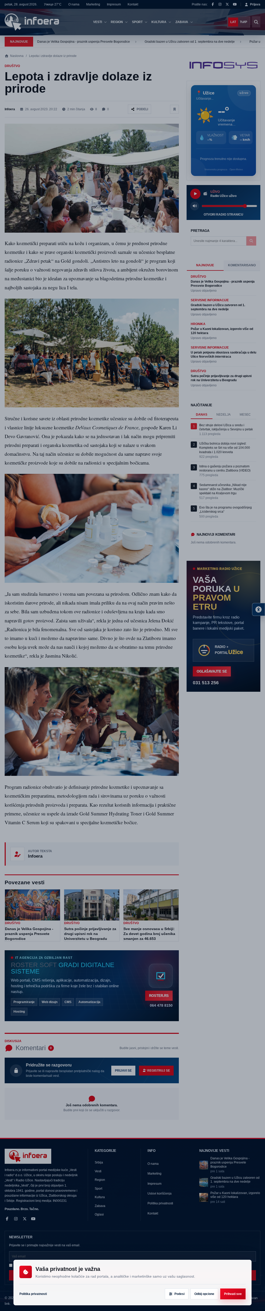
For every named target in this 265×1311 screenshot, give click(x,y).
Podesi (179, 1294)
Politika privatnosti (33, 1294)
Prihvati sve (233, 1294)
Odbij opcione (204, 1294)
